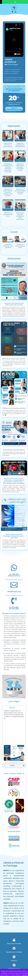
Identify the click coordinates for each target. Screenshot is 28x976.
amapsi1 (14, 960)
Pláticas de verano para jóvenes (14, 359)
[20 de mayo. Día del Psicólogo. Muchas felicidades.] (14, 698)
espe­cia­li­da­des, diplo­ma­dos (15, 620)
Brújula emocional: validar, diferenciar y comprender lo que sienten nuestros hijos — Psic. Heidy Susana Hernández (14, 480)
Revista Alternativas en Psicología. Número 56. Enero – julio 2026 (14, 536)
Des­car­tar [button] (24, 975)
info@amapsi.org (14, 592)
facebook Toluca (14, 969)
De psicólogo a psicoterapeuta (14, 450)
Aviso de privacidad (14, 943)
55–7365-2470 (14, 574)
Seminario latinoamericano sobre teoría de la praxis (14, 304)
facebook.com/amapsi (14, 952)
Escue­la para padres (9, 653)
